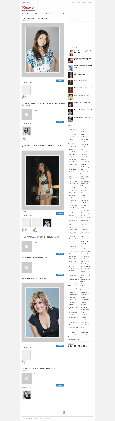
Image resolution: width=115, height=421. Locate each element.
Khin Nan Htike (73, 256)
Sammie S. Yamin (73, 162)
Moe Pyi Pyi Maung (73, 183)
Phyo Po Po (72, 302)
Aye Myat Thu (72, 149)
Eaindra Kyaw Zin (85, 176)
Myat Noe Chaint (73, 152)
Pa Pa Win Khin (73, 169)
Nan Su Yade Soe (73, 294)
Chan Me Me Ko (84, 243)
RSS (79, 2)
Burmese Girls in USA (32, 14)
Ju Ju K (82, 178)
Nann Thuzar (72, 297)
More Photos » (60, 80)
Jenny (70, 178)
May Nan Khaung (85, 181)
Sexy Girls (83, 169)
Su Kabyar (83, 312)
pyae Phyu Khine (85, 334)
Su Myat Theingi (84, 314)
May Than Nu (72, 263)
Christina (83, 208)
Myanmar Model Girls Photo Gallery (35, 418)
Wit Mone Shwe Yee (85, 136)
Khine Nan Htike (73, 258)
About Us (70, 14)
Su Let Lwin (71, 314)
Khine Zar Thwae (85, 210)
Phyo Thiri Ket (72, 227)
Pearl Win (83, 195)
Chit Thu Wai (72, 176)
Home (23, 14)
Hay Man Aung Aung (74, 251)
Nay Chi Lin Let (84, 224)
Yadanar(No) (72, 236)
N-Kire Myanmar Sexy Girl (80, 80)
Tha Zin (82, 129)
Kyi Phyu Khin (72, 261)
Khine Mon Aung (85, 256)
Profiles (71, 139)
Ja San (70, 210)
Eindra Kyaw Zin (84, 164)
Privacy (59, 14)
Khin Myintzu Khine (85, 253)
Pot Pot (71, 304)
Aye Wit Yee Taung (85, 241)
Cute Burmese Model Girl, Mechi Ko (35, 18)
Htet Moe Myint (84, 157)
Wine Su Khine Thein (86, 324)
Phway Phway (84, 197)
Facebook (91, 2)
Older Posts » (64, 412)
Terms (64, 14)
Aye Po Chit (72, 241)
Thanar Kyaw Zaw (73, 322)
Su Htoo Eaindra (73, 312)
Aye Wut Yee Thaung (74, 208)
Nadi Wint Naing (73, 187)
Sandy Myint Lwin (85, 162)
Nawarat (83, 141)
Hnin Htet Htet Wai (85, 251)
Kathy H (71, 253)
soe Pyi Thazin (72, 157)
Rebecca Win (84, 307)
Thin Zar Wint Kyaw (85, 202)
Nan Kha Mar (72, 292)
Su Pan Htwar (84, 229)
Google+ (73, 2)
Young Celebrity (84, 146)
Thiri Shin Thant (73, 205)
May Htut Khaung (85, 261)
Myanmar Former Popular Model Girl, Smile (38, 368)
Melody (82, 134)
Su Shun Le (83, 317)
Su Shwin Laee (84, 319)
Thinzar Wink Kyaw (73, 136)
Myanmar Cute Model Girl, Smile (34, 279)
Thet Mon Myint (73, 134)
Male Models (48, 14)
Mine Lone (71, 266)
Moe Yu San (83, 131)
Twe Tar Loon (84, 322)
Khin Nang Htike (73, 192)
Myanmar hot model (74, 279)
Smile (82, 227)
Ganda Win (83, 248)
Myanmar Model (73, 275)
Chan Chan (71, 243)
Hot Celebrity (84, 190)
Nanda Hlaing (84, 294)
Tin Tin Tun (83, 205)
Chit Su (82, 246)
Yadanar (82, 327)
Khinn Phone (84, 258)
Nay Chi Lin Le (72, 299)
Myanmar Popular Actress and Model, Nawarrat (40, 237)
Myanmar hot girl (73, 218)
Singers (41, 14)
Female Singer (72, 129)
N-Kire (70, 224)
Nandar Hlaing (84, 187)
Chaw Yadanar (72, 246)
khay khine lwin (84, 332)
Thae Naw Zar (72, 232)
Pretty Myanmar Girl (85, 304)
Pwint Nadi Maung (73, 200)
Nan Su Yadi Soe (73, 146)
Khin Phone (72, 154)
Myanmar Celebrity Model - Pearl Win (83, 109)
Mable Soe (71, 213)
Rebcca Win (83, 149)
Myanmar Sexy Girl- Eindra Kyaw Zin (83, 87)
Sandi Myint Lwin (85, 200)
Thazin (70, 202)
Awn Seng (83, 238)
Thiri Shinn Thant (73, 190)
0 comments (25, 20)
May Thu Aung (84, 263)
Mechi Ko (71, 215)
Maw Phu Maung (85, 167)
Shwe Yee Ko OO (85, 154)
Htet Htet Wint (84, 139)
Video (54, 14)
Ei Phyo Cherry (72, 248)
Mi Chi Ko (83, 215)
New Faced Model (85, 299)
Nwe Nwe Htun (84, 152)
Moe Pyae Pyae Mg (85, 266)
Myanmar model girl (85, 218)
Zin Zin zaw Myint (73, 238)
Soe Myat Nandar (73, 229)
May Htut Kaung (85, 213)
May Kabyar (83, 159)
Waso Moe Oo (72, 324)
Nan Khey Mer (84, 292)
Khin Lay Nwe (72, 159)
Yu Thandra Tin (72, 332)
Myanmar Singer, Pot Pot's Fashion (35, 258)
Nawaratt (83, 297)
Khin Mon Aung (73, 181)
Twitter (84, 2)
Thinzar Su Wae (84, 144)
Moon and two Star (85, 269)
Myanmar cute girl (85, 192)
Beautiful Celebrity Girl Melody (81, 95)
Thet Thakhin (72, 172)
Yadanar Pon (84, 329)
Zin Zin (82, 236)
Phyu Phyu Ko (84, 302)
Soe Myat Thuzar (85, 309)
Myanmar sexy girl (73, 288)
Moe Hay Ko (72, 131)
